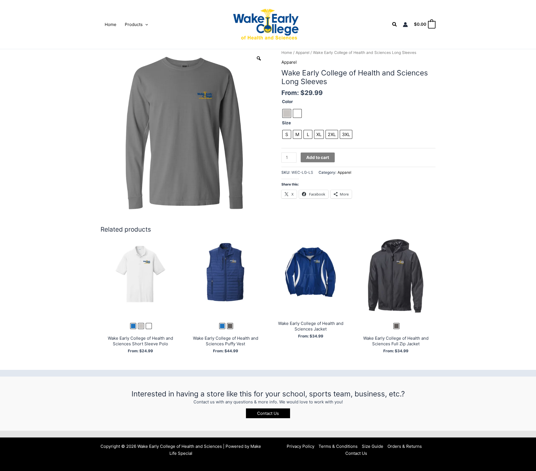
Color (287, 101)
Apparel (302, 52)
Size (286, 122)
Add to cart (317, 157)
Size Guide (372, 446)
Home (286, 52)
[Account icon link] (405, 24)
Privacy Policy (300, 446)
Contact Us (356, 453)
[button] (145, 24)
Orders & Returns (404, 446)
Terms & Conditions (338, 446)
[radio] (287, 113)
